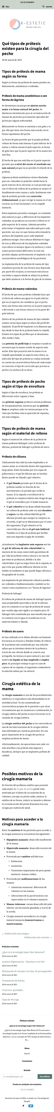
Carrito (49, 6)
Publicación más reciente (36, 937)
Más (7, 6)
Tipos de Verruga (10, 999)
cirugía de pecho (24, 788)
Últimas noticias (27, 1020)
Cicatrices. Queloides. (12, 990)
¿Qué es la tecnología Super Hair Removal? (23, 952)
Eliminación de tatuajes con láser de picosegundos (27, 971)
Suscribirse (45, 1076)
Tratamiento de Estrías (13, 980)
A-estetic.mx (31, 1098)
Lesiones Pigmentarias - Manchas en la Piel (23, 961)
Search (27, 1053)
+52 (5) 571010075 (27, 1089)
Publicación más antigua (17, 933)
